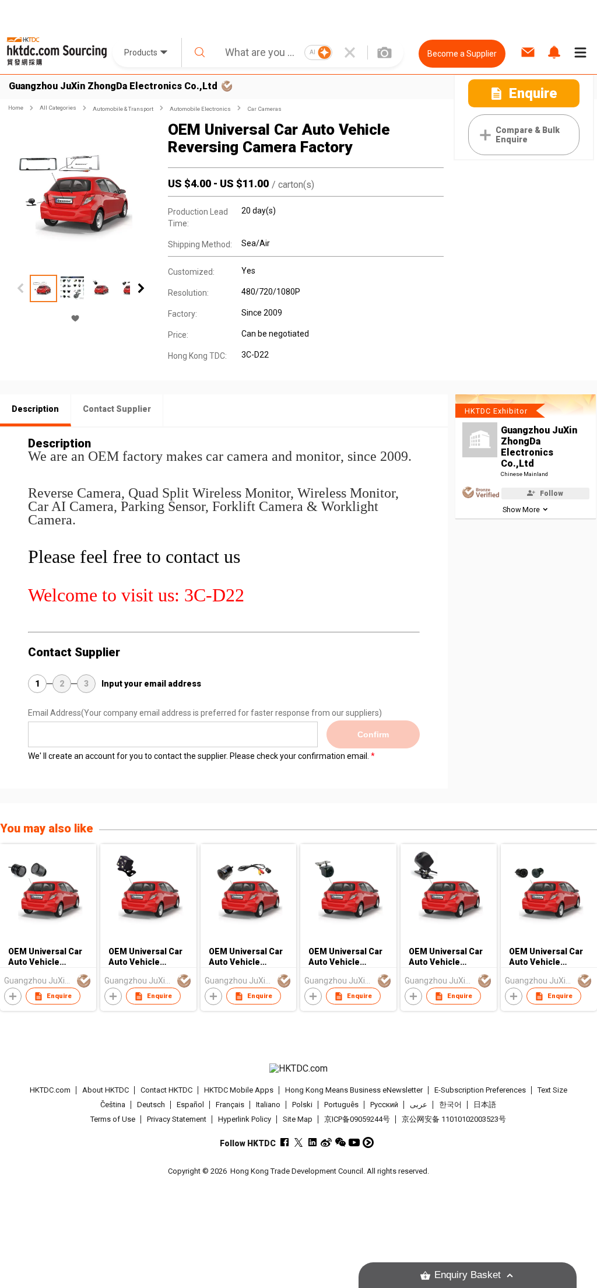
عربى (418, 1104)
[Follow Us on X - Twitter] (298, 1142)
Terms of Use (112, 1119)
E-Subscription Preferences (480, 1090)
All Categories (58, 107)
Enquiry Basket (467, 1274)
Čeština (112, 1104)
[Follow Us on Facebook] (284, 1142)
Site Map (297, 1119)
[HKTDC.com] (299, 1068)
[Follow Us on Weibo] (326, 1142)
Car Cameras (264, 109)
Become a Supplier (462, 53)
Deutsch (151, 1104)
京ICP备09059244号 (357, 1119)
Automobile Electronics (200, 109)
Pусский (384, 1104)
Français (230, 1104)
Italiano (268, 1104)
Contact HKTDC (166, 1090)
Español (190, 1104)
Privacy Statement (176, 1119)
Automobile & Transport (123, 109)
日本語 (484, 1104)
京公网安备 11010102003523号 (454, 1119)
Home (15, 107)
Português (341, 1104)
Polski (302, 1104)
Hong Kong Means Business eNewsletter (354, 1090)
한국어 (450, 1104)
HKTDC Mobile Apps (238, 1090)
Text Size (552, 1090)
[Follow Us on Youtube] (354, 1142)
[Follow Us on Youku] (368, 1142)
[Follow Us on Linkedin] (312, 1142)
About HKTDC (105, 1090)
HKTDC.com (50, 1090)
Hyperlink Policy (244, 1119)
